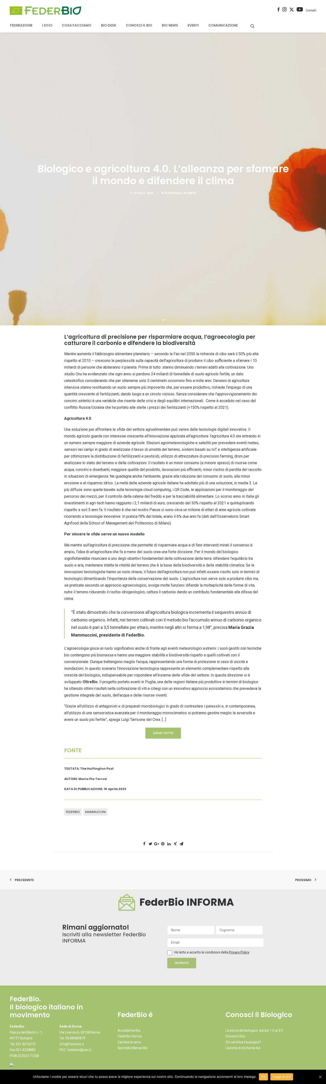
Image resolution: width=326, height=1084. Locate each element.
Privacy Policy (239, 952)
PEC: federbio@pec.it (75, 1050)
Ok (263, 1077)
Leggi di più (282, 1077)
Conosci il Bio (235, 1036)
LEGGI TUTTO (163, 733)
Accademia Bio (129, 1030)
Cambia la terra (129, 1042)
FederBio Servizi (130, 1036)
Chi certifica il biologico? (243, 1042)
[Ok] (320, 1076)
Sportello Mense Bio (133, 1048)
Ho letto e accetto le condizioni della (201, 952)
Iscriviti (182, 963)
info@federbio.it (71, 1044)
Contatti (311, 10)
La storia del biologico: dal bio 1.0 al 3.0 (254, 1030)
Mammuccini (95, 812)
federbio (73, 812)
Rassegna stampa (180, 193)
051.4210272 (26, 1044)
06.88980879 (75, 1038)
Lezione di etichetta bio (243, 1048)
